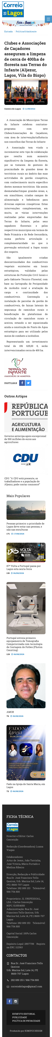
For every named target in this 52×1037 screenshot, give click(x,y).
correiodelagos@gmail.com (26, 986)
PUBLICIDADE (19, 1017)
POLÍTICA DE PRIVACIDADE (26, 1020)
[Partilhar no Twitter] (28, 383)
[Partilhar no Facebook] (22, 383)
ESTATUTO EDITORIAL (23, 1014)
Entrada (8, 31)
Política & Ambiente (26, 31)
